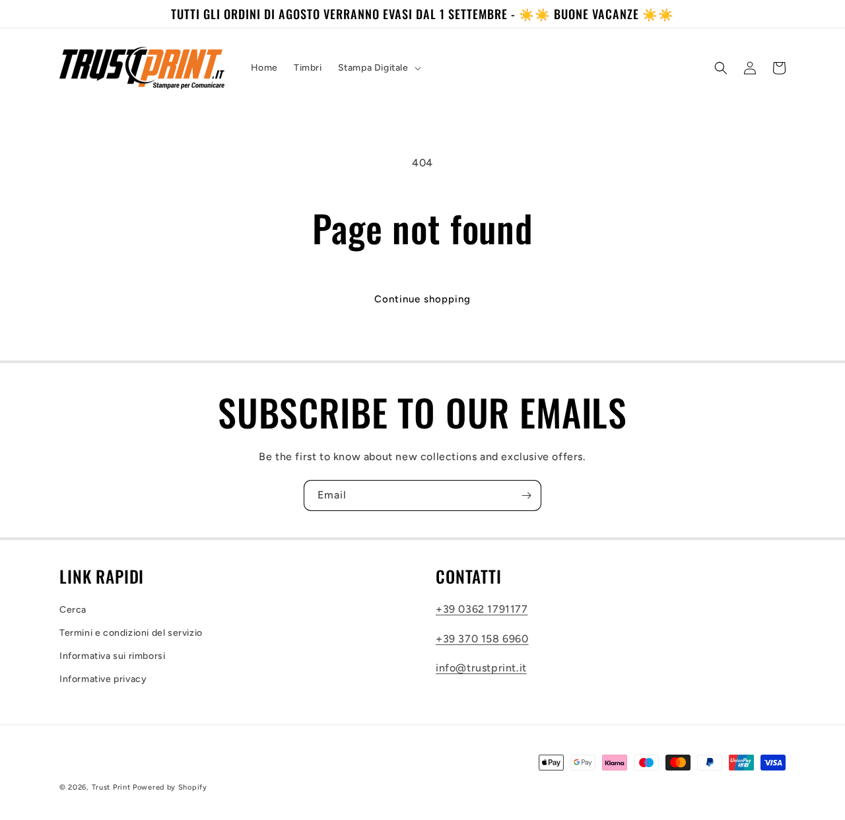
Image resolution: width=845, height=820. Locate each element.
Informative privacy (103, 679)
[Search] (720, 68)
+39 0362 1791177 (482, 609)
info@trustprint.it (481, 668)
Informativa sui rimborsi (112, 656)
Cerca (72, 609)
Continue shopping (422, 299)
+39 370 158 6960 (482, 638)
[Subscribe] (526, 495)
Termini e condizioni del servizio (131, 632)
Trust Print (111, 787)
